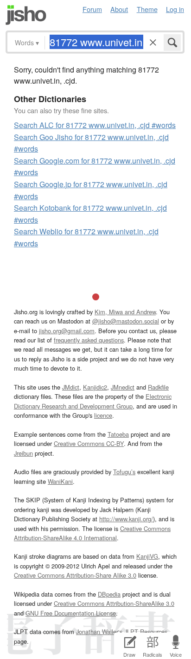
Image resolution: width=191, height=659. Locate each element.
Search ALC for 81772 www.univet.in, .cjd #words (95, 125)
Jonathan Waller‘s (99, 631)
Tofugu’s (124, 471)
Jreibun (23, 453)
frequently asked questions (89, 340)
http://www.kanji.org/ (126, 518)
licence (103, 415)
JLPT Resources (145, 631)
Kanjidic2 (95, 387)
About (119, 9)
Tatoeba (118, 434)
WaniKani (60, 481)
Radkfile (158, 387)
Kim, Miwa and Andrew (125, 311)
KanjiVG (147, 556)
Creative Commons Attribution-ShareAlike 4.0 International (92, 533)
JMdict (70, 387)
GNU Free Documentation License (70, 613)
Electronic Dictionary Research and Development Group (93, 401)
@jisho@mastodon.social (125, 321)
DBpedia (109, 594)
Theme (147, 9)
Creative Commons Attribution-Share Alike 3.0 (75, 575)
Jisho (26, 15)
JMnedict (122, 387)
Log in (175, 9)
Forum (92, 9)
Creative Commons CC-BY (89, 443)
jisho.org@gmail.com (67, 330)
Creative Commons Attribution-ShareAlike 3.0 (114, 603)
